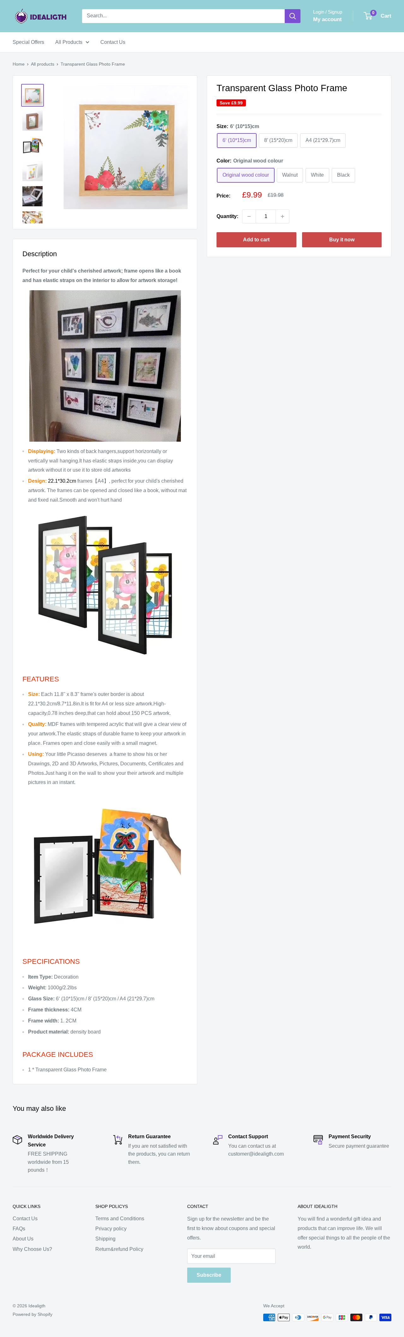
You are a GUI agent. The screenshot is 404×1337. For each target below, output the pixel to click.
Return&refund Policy (119, 1249)
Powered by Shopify (32, 1314)
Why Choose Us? (32, 1249)
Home (19, 64)
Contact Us (112, 42)
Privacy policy (111, 1228)
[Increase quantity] (282, 216)
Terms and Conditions (119, 1218)
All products (42, 64)
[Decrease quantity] (249, 216)
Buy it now (341, 239)
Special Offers (28, 42)
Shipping (105, 1238)
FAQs (19, 1228)
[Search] (292, 16)
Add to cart (256, 239)
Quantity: (227, 216)
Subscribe (209, 1275)
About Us (23, 1238)
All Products (68, 42)
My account (327, 19)
